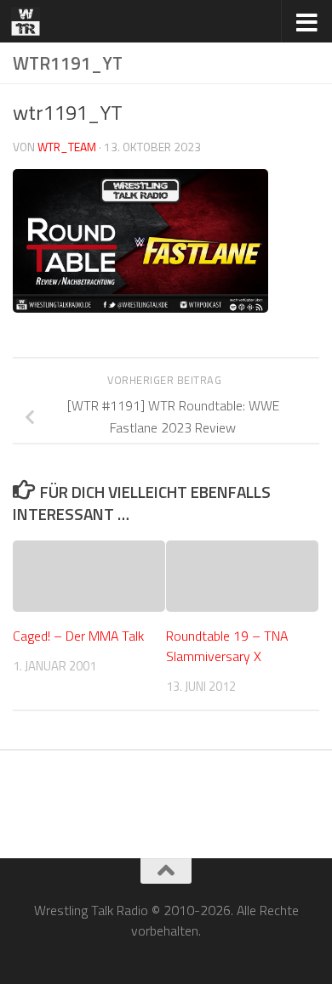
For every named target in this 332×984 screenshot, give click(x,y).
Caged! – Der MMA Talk (78, 635)
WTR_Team (66, 147)
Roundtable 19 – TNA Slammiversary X (227, 645)
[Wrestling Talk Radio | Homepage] (30, 21)
